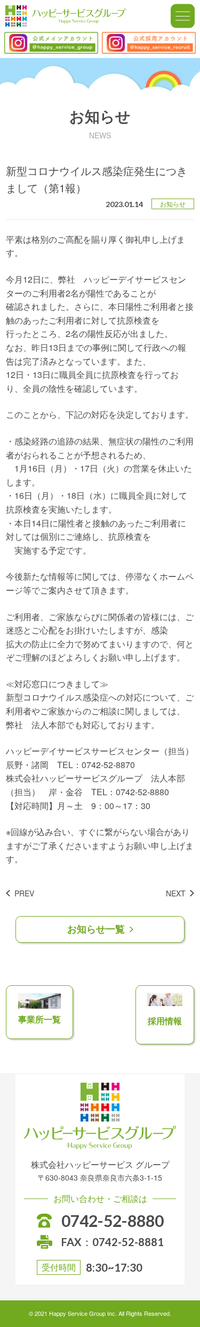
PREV (24, 893)
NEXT (176, 893)
